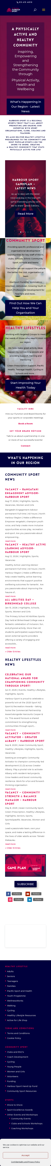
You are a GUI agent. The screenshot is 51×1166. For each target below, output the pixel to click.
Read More (25, 213)
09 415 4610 (25, 2)
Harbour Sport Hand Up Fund (22, 1086)
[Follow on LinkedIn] (29, 899)
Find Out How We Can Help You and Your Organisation (25, 308)
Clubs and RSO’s (15, 1052)
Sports (34, 501)
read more (10, 541)
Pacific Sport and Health (19, 991)
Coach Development (17, 1057)
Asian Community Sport (31, 745)
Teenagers (12, 981)
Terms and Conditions (18, 1033)
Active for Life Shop (17, 1020)
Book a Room (25, 423)
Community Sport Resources (22, 1091)
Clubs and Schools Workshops (26, 1123)
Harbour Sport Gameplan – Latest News (25, 184)
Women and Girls (25, 505)
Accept (25, 1155)
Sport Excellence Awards (20, 1110)
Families (11, 986)
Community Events (21, 1118)
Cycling (11, 1010)
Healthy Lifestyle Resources (21, 1015)
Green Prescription (15, 812)
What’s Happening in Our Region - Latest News (25, 106)
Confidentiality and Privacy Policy (25, 1162)
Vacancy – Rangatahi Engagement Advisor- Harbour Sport (22, 493)
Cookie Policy (14, 1038)
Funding (11, 1081)
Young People (14, 1066)
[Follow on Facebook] (8, 894)
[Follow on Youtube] (28, 894)
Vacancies (10, 505)
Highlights (25, 501)
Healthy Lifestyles (36, 690)
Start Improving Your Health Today (25, 385)
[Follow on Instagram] (10, 899)
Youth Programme (16, 996)
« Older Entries (12, 651)
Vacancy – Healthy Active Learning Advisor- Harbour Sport (25, 549)
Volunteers (12, 1076)
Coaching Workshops (22, 1128)
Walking (11, 1005)
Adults (10, 971)
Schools (35, 607)
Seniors (21, 816)
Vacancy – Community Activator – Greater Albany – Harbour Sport (25, 737)
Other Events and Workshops (22, 1114)
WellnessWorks (15, 1001)
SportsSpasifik (12, 819)
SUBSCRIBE (25, 884)
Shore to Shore (15, 1105)
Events (22, 690)
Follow (16, 894)
